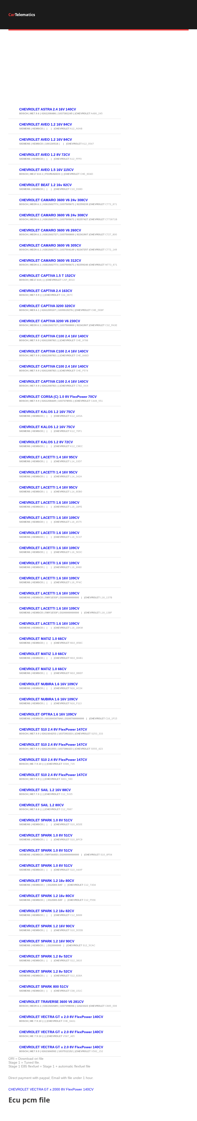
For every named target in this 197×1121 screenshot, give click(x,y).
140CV (88, 1089)
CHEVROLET (18, 1089)
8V (63, 1089)
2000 (56, 1089)
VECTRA (36, 1089)
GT (46, 1089)
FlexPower (74, 1089)
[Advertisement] (98, 70)
